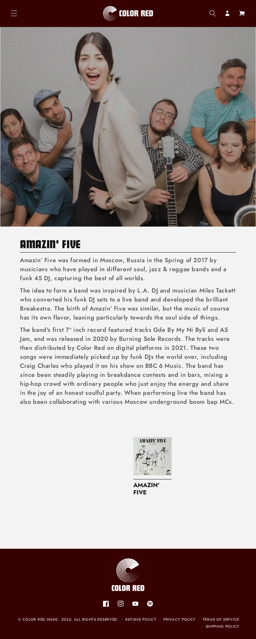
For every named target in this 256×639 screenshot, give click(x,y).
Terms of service (221, 619)
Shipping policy (223, 626)
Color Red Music (41, 619)
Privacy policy (179, 619)
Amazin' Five (146, 489)
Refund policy (140, 619)
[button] (14, 13)
